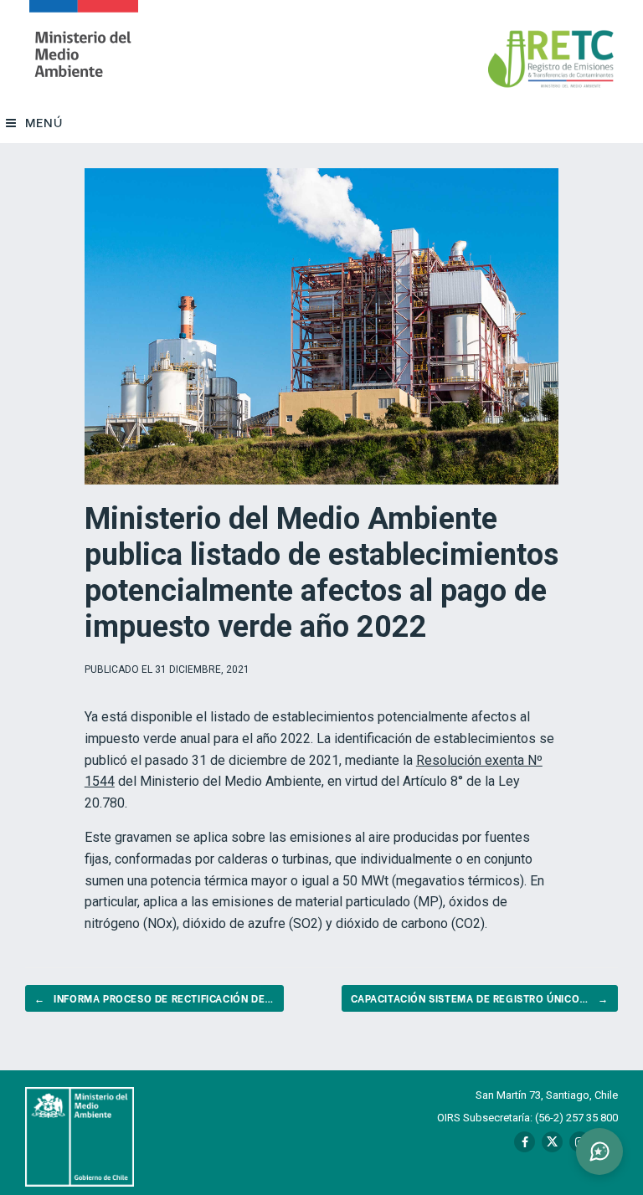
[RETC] (83, 51)
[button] (599, 1151)
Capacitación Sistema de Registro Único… (480, 998)
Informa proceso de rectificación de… (154, 998)
